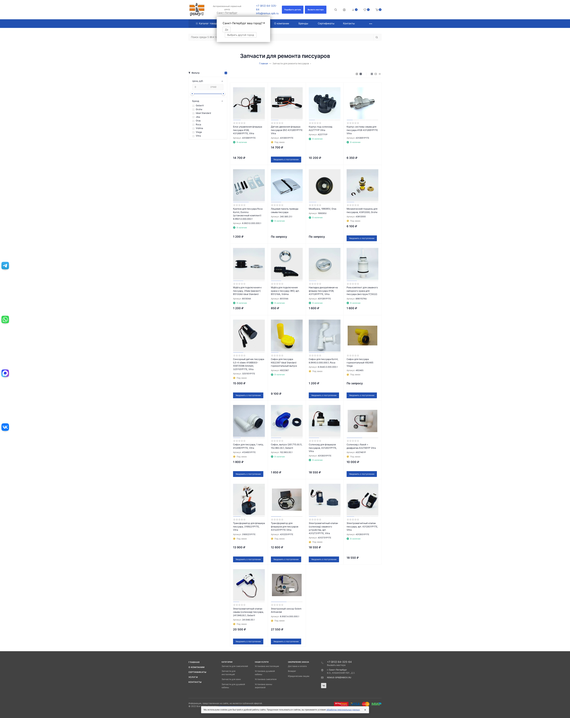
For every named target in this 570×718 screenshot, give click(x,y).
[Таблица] (379, 74)
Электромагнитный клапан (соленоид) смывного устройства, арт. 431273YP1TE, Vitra (323, 528)
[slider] (192, 93)
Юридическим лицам (298, 676)
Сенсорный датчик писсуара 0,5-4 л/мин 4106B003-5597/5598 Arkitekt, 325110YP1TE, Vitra (248, 364)
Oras (198, 120)
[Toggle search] (335, 9)
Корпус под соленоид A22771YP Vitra (320, 128)
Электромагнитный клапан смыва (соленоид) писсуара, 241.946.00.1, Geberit (248, 612)
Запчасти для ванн (231, 679)
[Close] (365, 709)
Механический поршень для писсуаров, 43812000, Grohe (362, 210)
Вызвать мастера (336, 665)
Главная (194, 662)
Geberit (200, 105)
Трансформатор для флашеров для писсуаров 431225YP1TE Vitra (284, 526)
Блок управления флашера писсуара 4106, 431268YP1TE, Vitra (247, 130)
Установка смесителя (266, 679)
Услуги (193, 677)
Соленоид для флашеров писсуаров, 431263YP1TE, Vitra (323, 448)
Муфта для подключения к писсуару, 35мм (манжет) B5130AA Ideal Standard (247, 291)
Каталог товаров (209, 23)
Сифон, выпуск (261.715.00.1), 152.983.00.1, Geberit (286, 446)
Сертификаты (197, 672)
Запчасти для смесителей (235, 666)
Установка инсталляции (267, 666)
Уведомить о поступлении (286, 159)
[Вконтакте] (323, 685)
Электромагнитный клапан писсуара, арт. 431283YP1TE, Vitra (362, 526)
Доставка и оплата (297, 666)
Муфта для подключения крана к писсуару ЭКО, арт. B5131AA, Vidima (285, 291)
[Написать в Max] (5, 373)
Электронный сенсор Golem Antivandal (286, 610)
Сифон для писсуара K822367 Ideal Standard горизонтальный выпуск (284, 362)
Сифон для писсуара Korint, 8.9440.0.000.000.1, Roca (323, 361)
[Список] (376, 74)
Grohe (199, 109)
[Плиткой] (372, 74)
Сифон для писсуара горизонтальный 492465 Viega (360, 362)
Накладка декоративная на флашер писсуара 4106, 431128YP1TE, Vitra (323, 291)
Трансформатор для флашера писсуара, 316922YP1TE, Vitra (249, 526)
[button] (292, 10)
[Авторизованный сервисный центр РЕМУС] (197, 9)
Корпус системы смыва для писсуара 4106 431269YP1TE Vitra (362, 130)
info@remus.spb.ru (267, 13)
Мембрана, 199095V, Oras (322, 208)
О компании (197, 667)
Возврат (292, 671)
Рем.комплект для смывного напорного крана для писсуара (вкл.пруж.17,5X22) (362, 291)
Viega (199, 132)
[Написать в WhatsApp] (5, 319)
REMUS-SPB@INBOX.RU (339, 677)
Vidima (199, 128)
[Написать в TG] (5, 265)
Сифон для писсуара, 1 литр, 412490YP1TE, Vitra (248, 446)
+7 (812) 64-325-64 (339, 661)
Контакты (195, 682)
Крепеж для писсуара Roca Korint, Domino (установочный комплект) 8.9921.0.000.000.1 (247, 213)
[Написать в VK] (5, 427)
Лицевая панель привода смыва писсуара (284, 210)
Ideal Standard (203, 113)
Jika (198, 116)
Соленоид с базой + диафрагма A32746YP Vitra (361, 446)
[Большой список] (361, 74)
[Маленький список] (357, 74)
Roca (198, 124)
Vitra (198, 135)
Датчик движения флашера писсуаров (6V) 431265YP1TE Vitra (287, 130)
